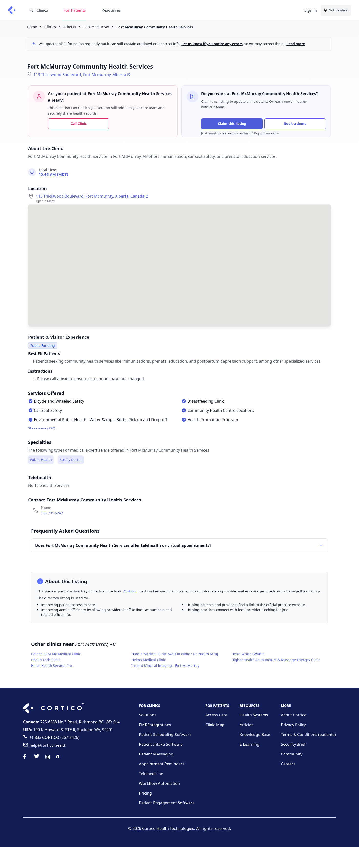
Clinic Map (214, 724)
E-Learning (249, 744)
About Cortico (293, 715)
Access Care (216, 715)
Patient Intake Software (161, 744)
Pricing (145, 793)
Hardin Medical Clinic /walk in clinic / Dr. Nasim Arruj (174, 654)
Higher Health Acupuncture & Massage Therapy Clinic (276, 659)
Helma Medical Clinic (148, 659)
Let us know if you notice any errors (212, 43)
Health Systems (254, 715)
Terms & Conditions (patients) (308, 734)
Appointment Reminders (161, 763)
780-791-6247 (52, 513)
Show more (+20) (41, 428)
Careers (288, 763)
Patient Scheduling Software (165, 734)
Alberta (69, 26)
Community (291, 754)
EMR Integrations (155, 724)
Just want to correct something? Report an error (240, 133)
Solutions (147, 715)
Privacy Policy (293, 724)
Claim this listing (232, 123)
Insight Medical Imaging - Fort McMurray (165, 665)
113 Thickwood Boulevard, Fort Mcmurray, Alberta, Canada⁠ (90, 196)
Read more (295, 43)
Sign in (310, 10)
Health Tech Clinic (45, 659)
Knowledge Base (255, 734)
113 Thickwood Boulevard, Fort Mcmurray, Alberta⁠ (79, 74)
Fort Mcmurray (96, 26)
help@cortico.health (47, 745)
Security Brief (293, 744)
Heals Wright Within (248, 654)
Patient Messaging (156, 754)
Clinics (50, 26)
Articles (246, 724)
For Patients (75, 10)
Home (32, 26)
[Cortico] (12, 10)
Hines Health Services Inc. (52, 665)
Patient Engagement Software (167, 803)
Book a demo (295, 123)
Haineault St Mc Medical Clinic (56, 654)
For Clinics (38, 10)
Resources (111, 10)
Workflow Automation (159, 783)
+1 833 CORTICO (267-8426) (54, 737)
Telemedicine (151, 773)
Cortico (129, 591)
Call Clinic (79, 123)
